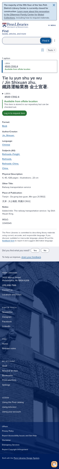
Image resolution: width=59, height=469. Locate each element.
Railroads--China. (10, 163)
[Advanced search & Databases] (55, 40)
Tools (50, 50)
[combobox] (21, 41)
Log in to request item (14, 113)
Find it (45, 40)
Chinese (6, 144)
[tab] (29, 66)
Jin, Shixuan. (8, 135)
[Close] (54, 5)
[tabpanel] (29, 104)
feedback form (8, 240)
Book (4, 125)
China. (5, 168)
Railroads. (7, 158)
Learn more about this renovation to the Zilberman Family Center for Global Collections (26, 14)
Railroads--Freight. (11, 154)
